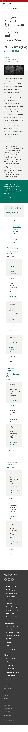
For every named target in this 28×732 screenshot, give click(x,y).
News (6, 695)
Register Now (14, 198)
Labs (7, 662)
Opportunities (10, 669)
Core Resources (10, 665)
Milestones (7, 692)
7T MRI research (14, 131)
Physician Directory (11, 617)
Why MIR (8, 639)
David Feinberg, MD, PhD (13, 349)
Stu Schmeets (13, 400)
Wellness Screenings (12, 607)
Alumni (8, 646)
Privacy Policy (8, 709)
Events (6, 8)
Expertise (8, 600)
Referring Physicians (12, 610)
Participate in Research (12, 672)
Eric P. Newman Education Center (17, 225)
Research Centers (11, 658)
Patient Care (10, 586)
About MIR (7, 685)
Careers (6, 698)
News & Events (10, 649)
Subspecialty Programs (12, 635)
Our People (7, 688)
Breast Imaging (10, 590)
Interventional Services (12, 593)
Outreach (7, 705)
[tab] (14, 208)
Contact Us (7, 715)
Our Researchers (10, 675)
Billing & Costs (10, 613)
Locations (9, 603)
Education (9, 623)
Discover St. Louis (11, 642)
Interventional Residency (13, 632)
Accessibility (7, 712)
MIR (2, 8)
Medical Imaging (11, 596)
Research (8, 655)
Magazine (7, 702)
